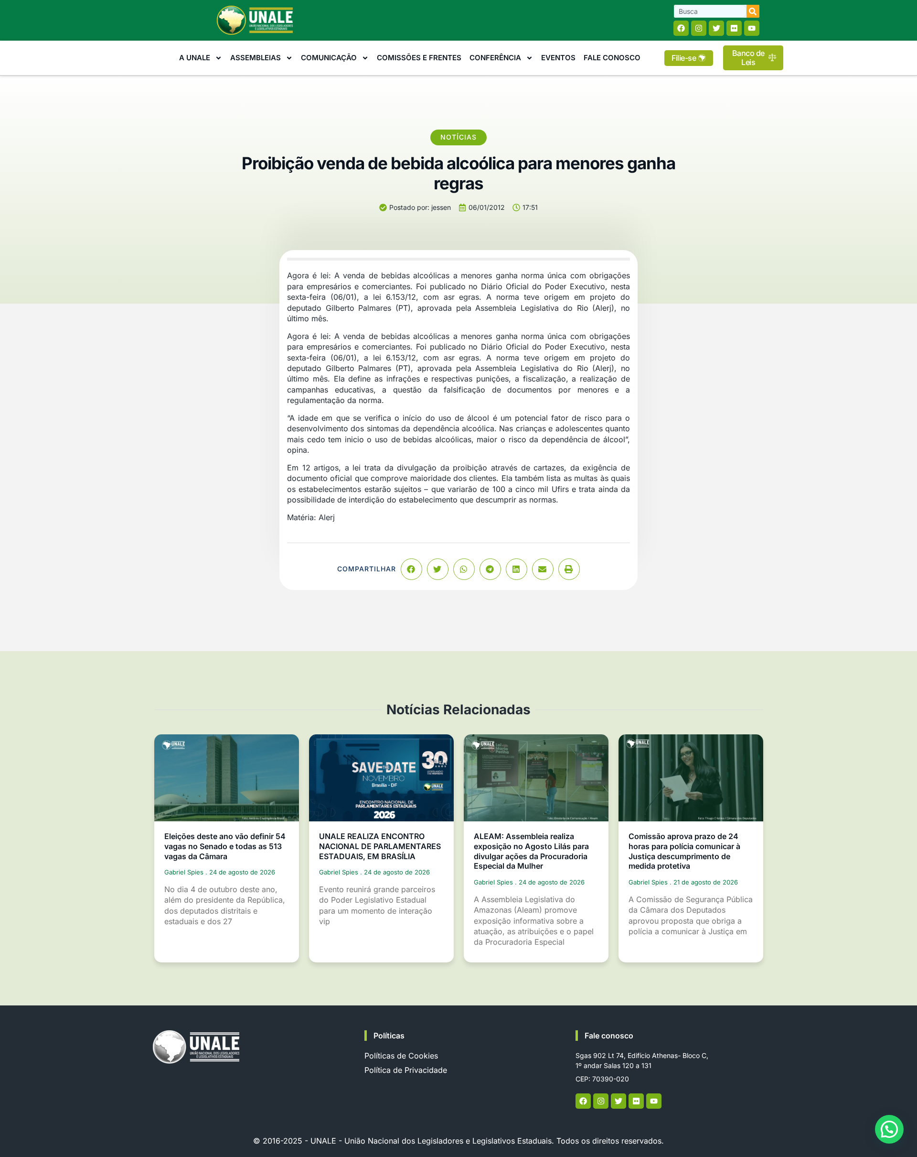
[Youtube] (751, 28)
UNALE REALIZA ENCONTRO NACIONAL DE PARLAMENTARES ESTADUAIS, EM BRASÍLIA (380, 846)
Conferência (495, 57)
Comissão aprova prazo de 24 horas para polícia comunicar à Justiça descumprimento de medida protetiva (684, 851)
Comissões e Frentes (419, 57)
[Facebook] (681, 28)
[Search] (752, 11)
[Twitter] (716, 28)
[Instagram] (698, 28)
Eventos (558, 57)
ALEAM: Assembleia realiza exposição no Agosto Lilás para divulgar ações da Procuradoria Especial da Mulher (531, 851)
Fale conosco (609, 1035)
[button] (411, 569)
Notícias (458, 137)
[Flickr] (734, 28)
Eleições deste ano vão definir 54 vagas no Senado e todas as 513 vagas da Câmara (225, 846)
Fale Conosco (612, 57)
